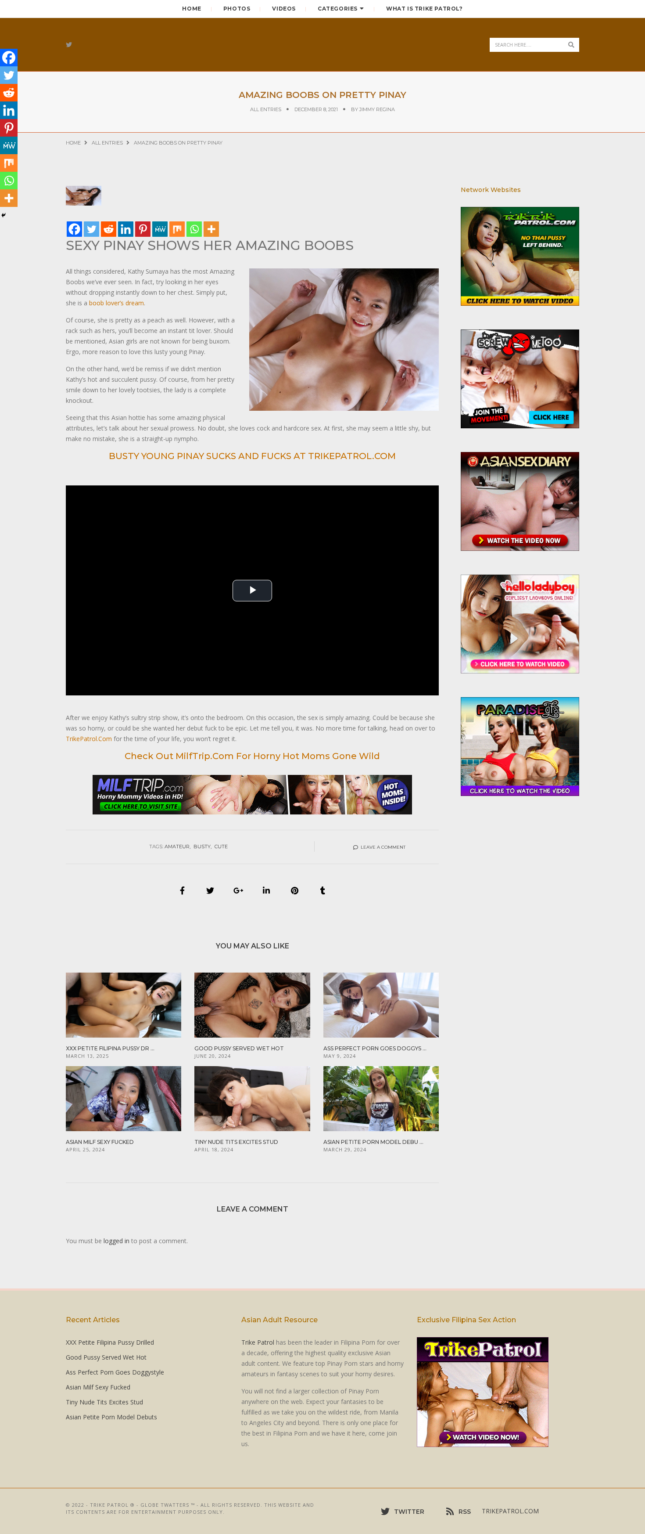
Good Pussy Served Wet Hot (239, 1048)
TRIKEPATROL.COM (510, 1511)
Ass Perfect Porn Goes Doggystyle (115, 1372)
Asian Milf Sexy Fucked (100, 1142)
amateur (177, 846)
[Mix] (177, 229)
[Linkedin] (125, 229)
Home (191, 8)
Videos (284, 8)
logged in (116, 1241)
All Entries (265, 109)
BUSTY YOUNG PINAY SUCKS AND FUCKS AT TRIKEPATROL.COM (252, 456)
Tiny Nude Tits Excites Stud (236, 1142)
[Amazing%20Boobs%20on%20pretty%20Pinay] (182, 890)
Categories (338, 8)
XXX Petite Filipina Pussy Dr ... (110, 1048)
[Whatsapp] (194, 229)
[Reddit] (108, 229)
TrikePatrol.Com (89, 738)
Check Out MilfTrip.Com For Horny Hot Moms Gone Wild (252, 756)
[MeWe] (160, 229)
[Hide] (3, 215)
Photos (237, 8)
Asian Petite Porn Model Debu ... (373, 1142)
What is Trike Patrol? (424, 8)
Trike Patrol (257, 1342)
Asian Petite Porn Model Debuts (111, 1417)
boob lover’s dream (116, 303)
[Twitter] (91, 229)
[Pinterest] (142, 229)
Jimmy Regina (377, 109)
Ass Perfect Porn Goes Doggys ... (374, 1048)
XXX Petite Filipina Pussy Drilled (110, 1342)
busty (202, 846)
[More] (211, 229)
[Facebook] (74, 229)
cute (221, 846)
